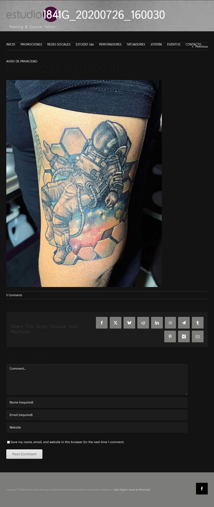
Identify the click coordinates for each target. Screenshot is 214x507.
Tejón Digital (120, 489)
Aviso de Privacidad (139, 489)
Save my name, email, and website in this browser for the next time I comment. (67, 442)
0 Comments (14, 295)
